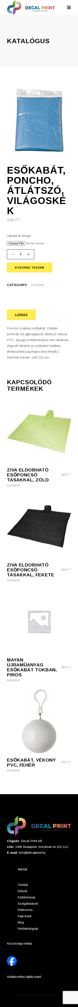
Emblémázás (27, 897)
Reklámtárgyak (28, 928)
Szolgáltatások (28, 903)
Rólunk (22, 891)
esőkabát (37, 285)
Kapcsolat (24, 916)
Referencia (25, 910)
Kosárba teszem (29, 267)
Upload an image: (19, 235)
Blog (21, 922)
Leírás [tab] (21, 315)
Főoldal (23, 885)
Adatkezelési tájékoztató (24, 977)
